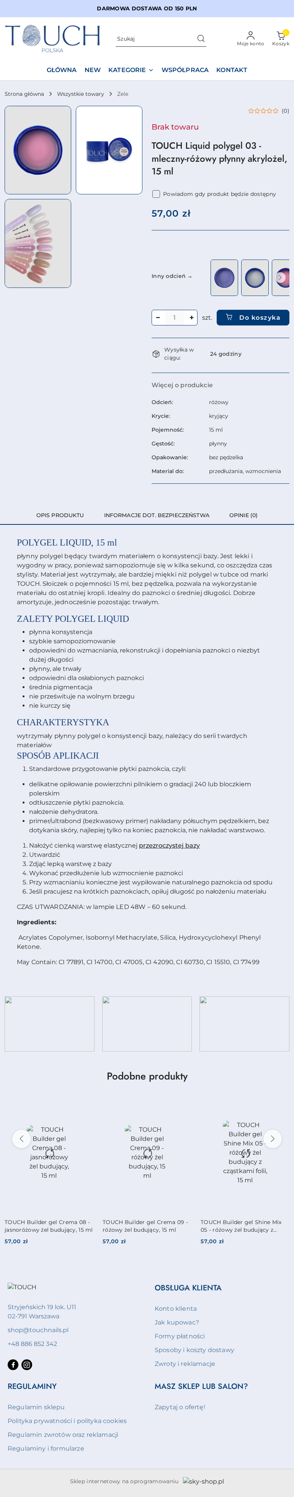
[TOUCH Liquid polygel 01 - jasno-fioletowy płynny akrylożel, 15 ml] (224, 278)
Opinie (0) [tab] (243, 515)
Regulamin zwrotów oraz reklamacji (63, 1434)
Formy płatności (180, 1336)
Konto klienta (176, 1308)
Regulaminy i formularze (46, 1448)
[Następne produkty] (272, 1139)
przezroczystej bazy (169, 845)
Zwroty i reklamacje (185, 1363)
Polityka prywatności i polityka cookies (67, 1421)
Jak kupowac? (177, 1322)
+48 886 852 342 (32, 1343)
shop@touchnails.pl (38, 1330)
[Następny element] (280, 277)
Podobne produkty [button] (147, 1076)
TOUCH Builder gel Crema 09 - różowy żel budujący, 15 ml (145, 1226)
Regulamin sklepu (36, 1407)
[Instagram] (26, 1364)
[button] (38, 150)
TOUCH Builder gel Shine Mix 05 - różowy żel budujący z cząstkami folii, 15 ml (241, 1226)
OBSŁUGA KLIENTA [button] (188, 1287)
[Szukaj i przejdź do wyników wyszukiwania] (201, 39)
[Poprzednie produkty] (21, 1139)
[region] (249, 277)
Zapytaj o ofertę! (180, 1407)
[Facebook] (13, 1364)
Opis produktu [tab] (60, 515)
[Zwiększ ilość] (191, 317)
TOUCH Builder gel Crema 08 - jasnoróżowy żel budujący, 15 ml (49, 1226)
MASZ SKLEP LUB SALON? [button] (201, 1386)
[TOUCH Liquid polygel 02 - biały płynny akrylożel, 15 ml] (255, 278)
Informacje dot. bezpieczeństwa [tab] (156, 515)
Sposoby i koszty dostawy (194, 1350)
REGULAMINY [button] (32, 1386)
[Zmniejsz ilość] (157, 317)
